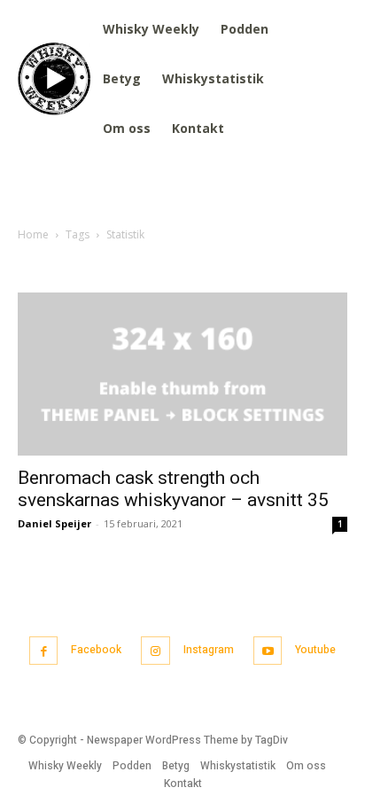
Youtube (315, 650)
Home (33, 234)
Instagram (208, 650)
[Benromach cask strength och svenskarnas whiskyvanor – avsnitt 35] (182, 374)
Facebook (96, 650)
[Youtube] (268, 651)
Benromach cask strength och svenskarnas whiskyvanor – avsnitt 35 (173, 489)
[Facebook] (43, 651)
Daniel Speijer (54, 523)
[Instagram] (155, 651)
